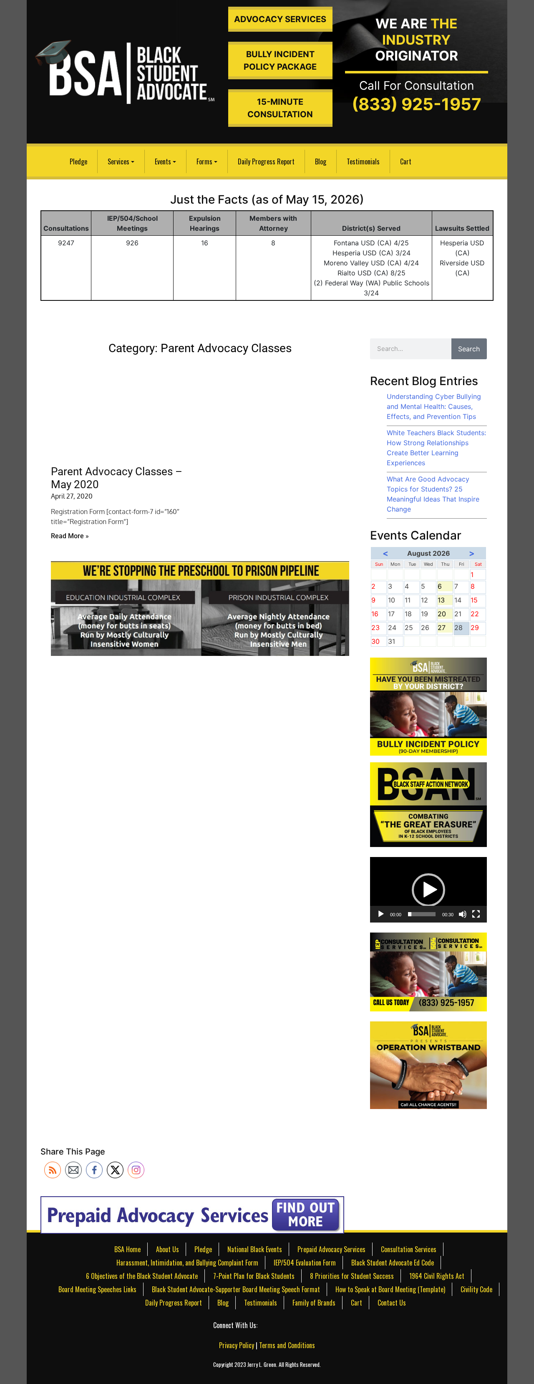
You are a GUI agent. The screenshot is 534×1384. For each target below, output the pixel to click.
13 (445, 600)
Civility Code (476, 1289)
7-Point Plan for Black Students (254, 1276)
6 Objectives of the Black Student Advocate (142, 1276)
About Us (167, 1249)
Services (118, 161)
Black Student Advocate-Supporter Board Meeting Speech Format (236, 1289)
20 (445, 614)
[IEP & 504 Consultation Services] (428, 971)
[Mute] (462, 914)
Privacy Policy (236, 1345)
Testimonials (363, 161)
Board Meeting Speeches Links (97, 1289)
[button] (428, 890)
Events (163, 161)
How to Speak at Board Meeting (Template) (390, 1289)
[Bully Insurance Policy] (428, 706)
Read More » (70, 536)
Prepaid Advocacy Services (331, 1249)
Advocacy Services (280, 19)
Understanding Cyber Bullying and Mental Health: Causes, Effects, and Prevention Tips (434, 406)
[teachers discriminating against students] (428, 1064)
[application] (428, 890)
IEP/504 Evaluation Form (305, 1263)
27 (445, 628)
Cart (405, 161)
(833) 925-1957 (416, 104)
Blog (320, 161)
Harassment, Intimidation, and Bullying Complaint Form (187, 1263)
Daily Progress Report (266, 161)
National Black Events (254, 1249)
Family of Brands (313, 1303)
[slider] (422, 914)
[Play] (381, 914)
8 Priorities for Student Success (352, 1276)
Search (469, 349)
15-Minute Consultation (280, 108)
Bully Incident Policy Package (280, 60)
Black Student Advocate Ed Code (392, 1263)
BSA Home (127, 1249)
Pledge (78, 161)
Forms (204, 161)
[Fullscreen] (476, 914)
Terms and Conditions (287, 1345)
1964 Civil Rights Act (436, 1276)
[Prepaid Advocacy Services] (192, 1214)
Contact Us (392, 1303)
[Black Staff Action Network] (428, 804)
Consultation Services (408, 1249)
